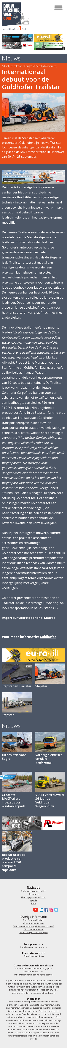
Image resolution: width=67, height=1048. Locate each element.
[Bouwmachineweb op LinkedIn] (40, 910)
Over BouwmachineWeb (33, 920)
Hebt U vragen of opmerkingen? (34, 932)
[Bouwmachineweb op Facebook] (45, 910)
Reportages (33, 894)
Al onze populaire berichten (33, 897)
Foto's (33, 903)
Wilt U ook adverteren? (34, 929)
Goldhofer (48, 636)
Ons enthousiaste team (33, 923)
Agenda (33, 900)
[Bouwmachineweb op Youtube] (35, 910)
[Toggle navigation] (58, 8)
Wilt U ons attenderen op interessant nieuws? (33, 926)
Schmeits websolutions (34, 956)
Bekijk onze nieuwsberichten (33, 891)
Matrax (49, 617)
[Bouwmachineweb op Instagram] (50, 910)
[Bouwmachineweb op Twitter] (55, 910)
